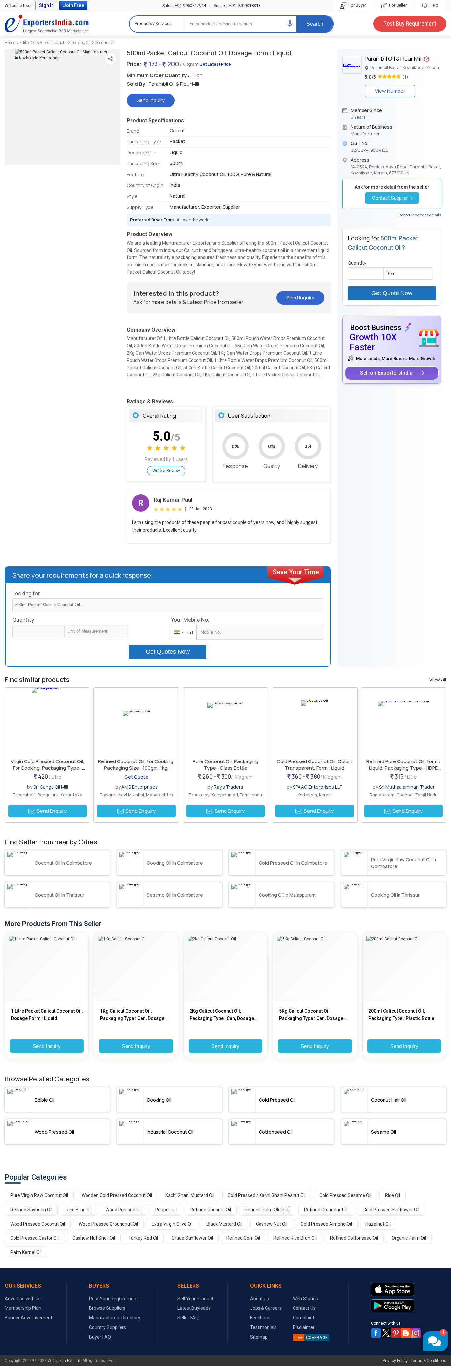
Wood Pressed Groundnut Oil (108, 1224)
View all (437, 680)
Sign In (46, 5)
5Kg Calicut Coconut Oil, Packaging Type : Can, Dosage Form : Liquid (311, 1015)
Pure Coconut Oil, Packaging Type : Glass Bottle (225, 764)
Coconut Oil (105, 42)
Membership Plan (23, 1308)
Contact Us (304, 1308)
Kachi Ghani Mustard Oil (189, 1195)
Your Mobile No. (190, 619)
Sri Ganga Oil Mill (50, 787)
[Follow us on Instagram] (416, 1333)
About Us (259, 1298)
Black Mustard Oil (224, 1224)
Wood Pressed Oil (123, 1209)
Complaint (303, 1317)
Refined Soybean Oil (31, 1209)
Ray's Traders (228, 787)
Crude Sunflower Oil (192, 1238)
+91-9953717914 (184, 5)
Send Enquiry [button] (52, 810)
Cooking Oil (80, 42)
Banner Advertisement (28, 1317)
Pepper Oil (166, 1209)
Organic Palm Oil (409, 1238)
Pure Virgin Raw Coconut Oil (39, 1195)
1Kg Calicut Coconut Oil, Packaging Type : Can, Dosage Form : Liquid (132, 1015)
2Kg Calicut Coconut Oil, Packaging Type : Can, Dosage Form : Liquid (222, 1015)
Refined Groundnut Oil (327, 1209)
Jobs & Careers (266, 1308)
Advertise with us (23, 1298)
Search (314, 24)
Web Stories (305, 1298)
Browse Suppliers (107, 1308)
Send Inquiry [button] (151, 100)
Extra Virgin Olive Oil (172, 1224)
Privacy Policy (395, 1360)
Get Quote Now (391, 293)
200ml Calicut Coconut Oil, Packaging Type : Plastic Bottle (401, 1014)
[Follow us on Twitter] (386, 1333)
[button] (289, 24)
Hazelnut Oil (378, 1224)
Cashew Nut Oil (271, 1224)
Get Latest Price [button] (215, 64)
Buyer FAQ (100, 1337)
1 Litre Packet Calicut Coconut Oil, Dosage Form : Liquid (47, 1014)
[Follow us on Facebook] (376, 1333)
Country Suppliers (107, 1327)
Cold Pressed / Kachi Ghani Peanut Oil (267, 1195)
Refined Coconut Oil (210, 1209)
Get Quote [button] (136, 777)
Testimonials (263, 1327)
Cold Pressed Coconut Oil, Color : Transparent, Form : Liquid (315, 764)
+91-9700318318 (237, 5)
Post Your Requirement (113, 1298)
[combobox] (182, 632)
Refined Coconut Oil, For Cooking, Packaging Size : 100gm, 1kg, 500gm (136, 768)
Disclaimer (304, 1327)
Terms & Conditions (428, 1360)
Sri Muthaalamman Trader (406, 787)
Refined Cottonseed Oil (354, 1238)
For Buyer (356, 5)
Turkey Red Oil (143, 1238)
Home (10, 42)
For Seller (397, 5)
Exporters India (47, 24)
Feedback (260, 1317)
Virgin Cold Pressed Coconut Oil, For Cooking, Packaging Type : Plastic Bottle (47, 768)
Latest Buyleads (194, 1308)
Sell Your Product (195, 1298)
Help (433, 5)
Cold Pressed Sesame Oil (345, 1195)
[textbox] (96, 631)
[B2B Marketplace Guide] (406, 1333)
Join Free (73, 5)
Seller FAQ (188, 1317)
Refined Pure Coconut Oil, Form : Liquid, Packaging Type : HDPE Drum (403, 768)
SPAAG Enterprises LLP (317, 787)
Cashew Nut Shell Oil (93, 1238)
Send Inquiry (47, 1046)
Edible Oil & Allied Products (42, 42)
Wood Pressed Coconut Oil (37, 1224)
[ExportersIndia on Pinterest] (396, 1333)
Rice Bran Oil (79, 1209)
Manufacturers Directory (114, 1317)
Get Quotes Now (168, 651)
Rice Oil (392, 1195)
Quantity (23, 619)
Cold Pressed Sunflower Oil (391, 1209)
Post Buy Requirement (409, 23)
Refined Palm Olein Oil (268, 1209)
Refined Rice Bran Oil (295, 1238)
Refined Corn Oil (243, 1238)
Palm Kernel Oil (26, 1252)
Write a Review (166, 470)
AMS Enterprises (139, 787)
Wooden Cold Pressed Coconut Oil (117, 1195)
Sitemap (259, 1337)
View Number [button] (390, 90)
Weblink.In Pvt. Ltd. (64, 1360)
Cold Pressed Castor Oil (34, 1238)
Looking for (26, 593)
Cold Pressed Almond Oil (326, 1224)
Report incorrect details (420, 215)
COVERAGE (311, 1337)
